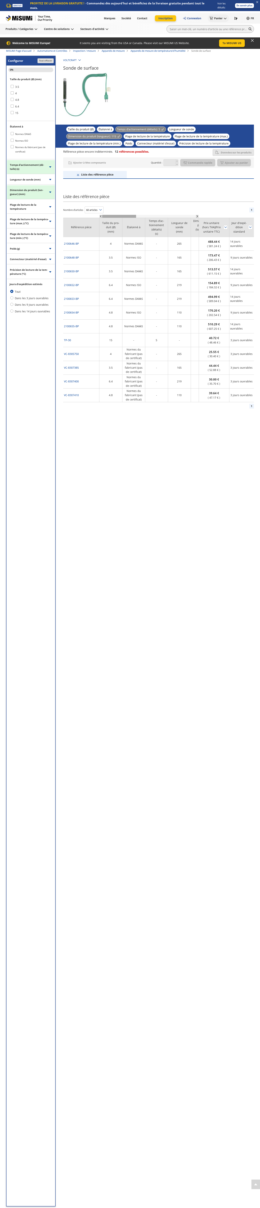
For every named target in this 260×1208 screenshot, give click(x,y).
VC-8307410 (71, 395)
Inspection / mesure (84, 50)
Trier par (225, 227)
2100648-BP (71, 257)
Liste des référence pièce (97, 174)
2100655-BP (71, 326)
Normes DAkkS (23, 134)
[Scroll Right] (197, 216)
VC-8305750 (71, 354)
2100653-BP (71, 299)
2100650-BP (71, 271)
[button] (244, 5)
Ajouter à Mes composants (89, 162)
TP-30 (67, 340)
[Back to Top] (255, 1184)
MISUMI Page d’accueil (18, 50)
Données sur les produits (236, 152)
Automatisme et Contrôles (52, 50)
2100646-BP (71, 243)
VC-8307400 (71, 381)
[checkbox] (31, 87)
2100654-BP (71, 312)
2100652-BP (71, 285)
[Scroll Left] (100, 216)
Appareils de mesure (113, 50)
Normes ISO (21, 140)
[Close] (252, 40)
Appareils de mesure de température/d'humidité (158, 50)
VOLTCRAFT (70, 60)
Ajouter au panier (236, 162)
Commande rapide (200, 162)
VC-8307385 (71, 367)
